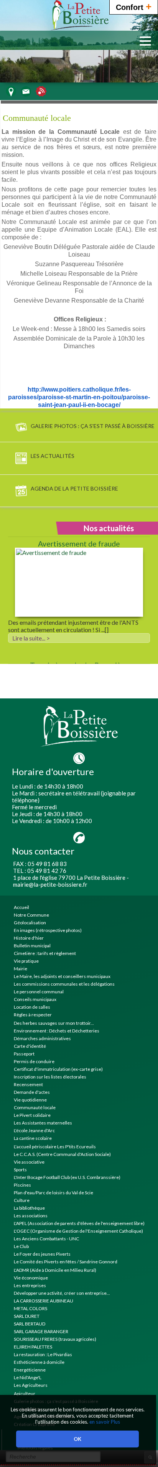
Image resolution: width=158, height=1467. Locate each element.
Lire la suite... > (31, 638)
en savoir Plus (104, 1422)
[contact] (26, 94)
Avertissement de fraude (79, 544)
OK (77, 1439)
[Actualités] (40, 94)
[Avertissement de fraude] (79, 582)
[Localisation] (11, 94)
